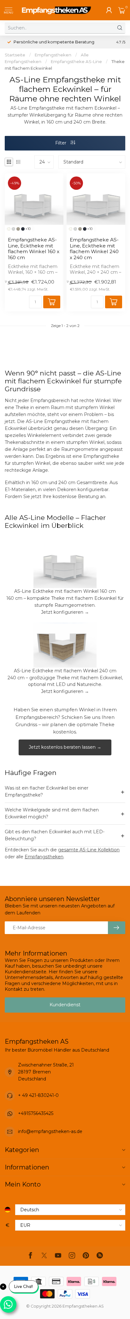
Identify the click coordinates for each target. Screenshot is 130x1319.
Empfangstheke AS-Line (76, 61)
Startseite (15, 54)
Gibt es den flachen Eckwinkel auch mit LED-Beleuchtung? (65, 835)
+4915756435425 (35, 1113)
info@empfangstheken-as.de (50, 1131)
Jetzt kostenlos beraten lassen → (65, 747)
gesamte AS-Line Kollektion (89, 850)
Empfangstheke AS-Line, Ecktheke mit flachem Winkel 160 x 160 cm (33, 248)
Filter (61, 143)
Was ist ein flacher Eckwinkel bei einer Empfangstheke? (65, 791)
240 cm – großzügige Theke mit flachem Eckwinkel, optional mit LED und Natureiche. (65, 681)
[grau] (13, 229)
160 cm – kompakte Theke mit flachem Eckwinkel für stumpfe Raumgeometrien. (65, 601)
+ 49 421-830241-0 (38, 1095)
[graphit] (23, 229)
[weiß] (8, 229)
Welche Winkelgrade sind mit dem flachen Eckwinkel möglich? (65, 813)
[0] (121, 10)
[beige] (18, 229)
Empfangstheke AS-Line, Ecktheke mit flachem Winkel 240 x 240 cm (94, 248)
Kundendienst (65, 1005)
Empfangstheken (53, 54)
